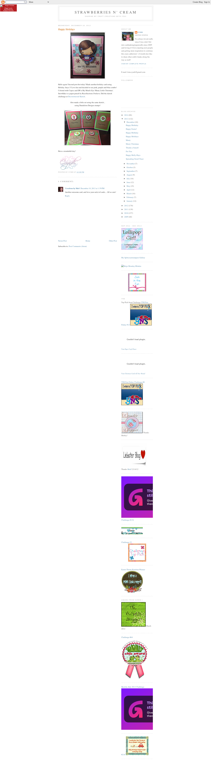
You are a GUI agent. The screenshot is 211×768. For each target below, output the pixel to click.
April (129, 189)
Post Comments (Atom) (78, 246)
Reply (67, 195)
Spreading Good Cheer (135, 159)
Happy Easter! (131, 129)
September (131, 171)
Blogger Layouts (8, 8)
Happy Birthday (132, 125)
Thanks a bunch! (132, 147)
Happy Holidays (132, 136)
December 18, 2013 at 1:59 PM (92, 188)
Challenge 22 (126, 542)
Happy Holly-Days (133, 155)
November (131, 163)
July (128, 178)
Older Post (113, 240)
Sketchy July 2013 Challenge (132, 686)
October (130, 167)
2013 (126, 118)
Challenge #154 (127, 520)
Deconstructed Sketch (76, 96)
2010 (126, 213)
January (130, 201)
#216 (123, 754)
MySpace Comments (8, 10)
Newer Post (62, 240)
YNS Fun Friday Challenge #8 (133, 382)
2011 (126, 209)
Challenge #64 (127, 637)
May (129, 186)
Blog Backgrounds (8, 9)
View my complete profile (133, 64)
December (131, 122)
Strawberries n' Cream (106, 12)
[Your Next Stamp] (141, 324)
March (129, 193)
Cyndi (140, 32)
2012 (126, 205)
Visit (128, 349)
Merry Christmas (132, 144)
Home (88, 240)
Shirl (129, 469)
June (129, 182)
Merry (128, 140)
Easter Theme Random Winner (133, 569)
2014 (126, 115)
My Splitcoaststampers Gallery (133, 257)
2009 (126, 216)
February (130, 197)
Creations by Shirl (72, 188)
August (130, 174)
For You (129, 151)
